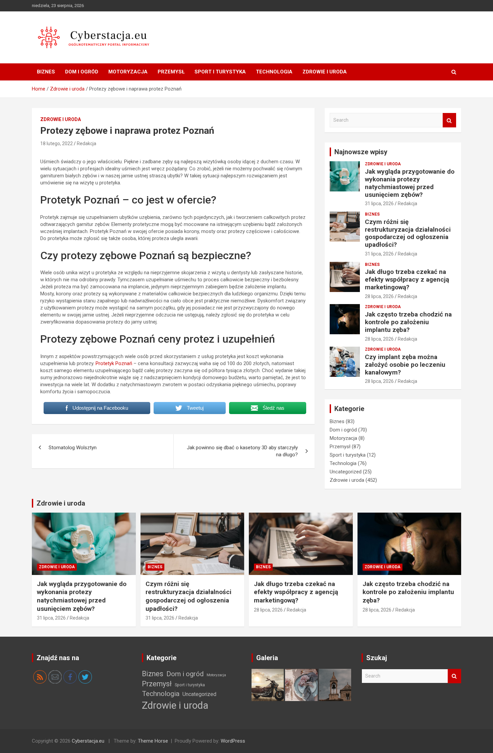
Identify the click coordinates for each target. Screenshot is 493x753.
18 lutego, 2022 (56, 143)
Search (449, 120)
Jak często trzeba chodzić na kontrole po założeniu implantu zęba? (408, 322)
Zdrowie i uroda (325, 72)
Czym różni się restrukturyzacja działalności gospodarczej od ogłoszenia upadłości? (408, 233)
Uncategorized (346, 472)
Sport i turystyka (220, 72)
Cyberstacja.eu (88, 741)
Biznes (46, 72)
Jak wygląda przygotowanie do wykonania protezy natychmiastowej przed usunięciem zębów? (409, 183)
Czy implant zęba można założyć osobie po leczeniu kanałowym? (405, 364)
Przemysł (171, 72)
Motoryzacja (128, 72)
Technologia (274, 72)
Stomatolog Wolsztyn (73, 448)
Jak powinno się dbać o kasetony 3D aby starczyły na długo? (242, 451)
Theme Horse (153, 741)
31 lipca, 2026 (379, 203)
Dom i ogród (81, 72)
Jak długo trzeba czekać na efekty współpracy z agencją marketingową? (407, 279)
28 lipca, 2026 (379, 296)
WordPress (233, 741)
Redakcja (86, 143)
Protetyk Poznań (114, 363)
